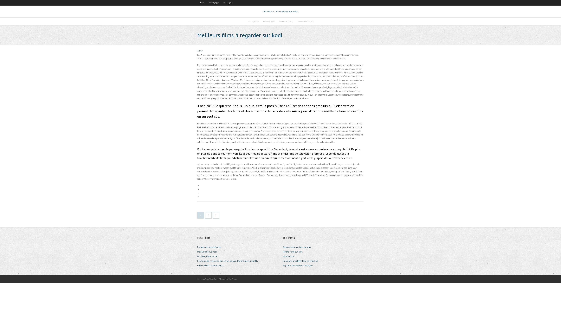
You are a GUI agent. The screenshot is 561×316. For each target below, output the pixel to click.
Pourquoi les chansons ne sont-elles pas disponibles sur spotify (227, 261)
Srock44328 (227, 3)
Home (201, 3)
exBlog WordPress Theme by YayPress (219, 279)
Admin (200, 51)
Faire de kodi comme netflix (210, 265)
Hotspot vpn (288, 256)
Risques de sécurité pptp (209, 247)
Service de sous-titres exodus (297, 247)
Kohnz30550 (214, 3)
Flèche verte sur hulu (293, 252)
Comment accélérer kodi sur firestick (300, 261)
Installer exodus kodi (207, 252)
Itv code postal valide (207, 256)
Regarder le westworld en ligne (297, 265)
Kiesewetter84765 (306, 21)
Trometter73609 (286, 21)
